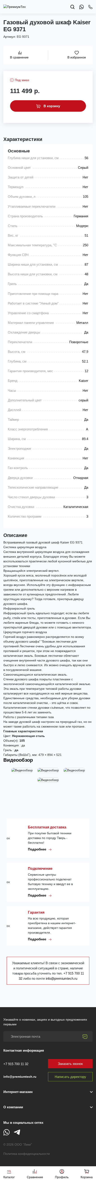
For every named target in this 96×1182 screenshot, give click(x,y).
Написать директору (70, 1077)
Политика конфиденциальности (26, 1153)
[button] (48, 1107)
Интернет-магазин (18, 1092)
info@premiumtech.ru (61, 978)
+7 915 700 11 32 (15, 1064)
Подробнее (37, 849)
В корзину (51, 106)
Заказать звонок (70, 1064)
